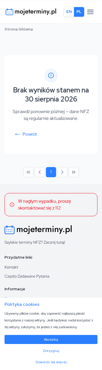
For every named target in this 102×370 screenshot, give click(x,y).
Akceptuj (51, 339)
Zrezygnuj (51, 351)
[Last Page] (74, 172)
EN (69, 11)
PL (79, 11)
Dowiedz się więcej (51, 362)
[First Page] (28, 172)
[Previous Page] (40, 172)
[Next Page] (62, 172)
